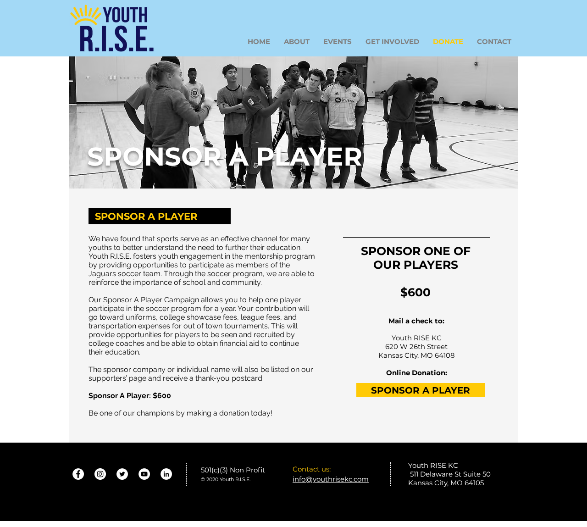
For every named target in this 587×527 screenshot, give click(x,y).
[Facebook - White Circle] (78, 474)
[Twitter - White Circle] (122, 474)
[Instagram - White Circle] (100, 474)
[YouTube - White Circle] (144, 474)
